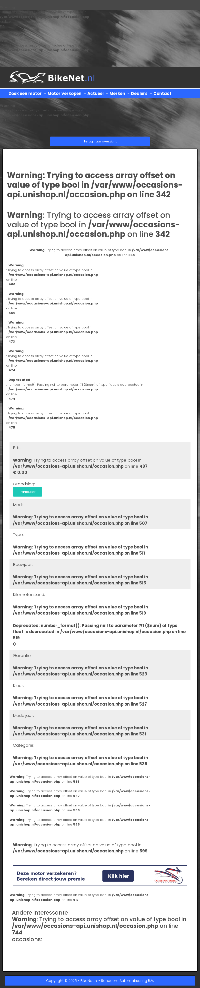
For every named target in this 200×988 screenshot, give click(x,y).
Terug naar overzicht (100, 141)
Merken (117, 93)
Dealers (139, 93)
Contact (162, 93)
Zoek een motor (25, 93)
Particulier (28, 491)
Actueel (95, 93)
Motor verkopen (64, 93)
